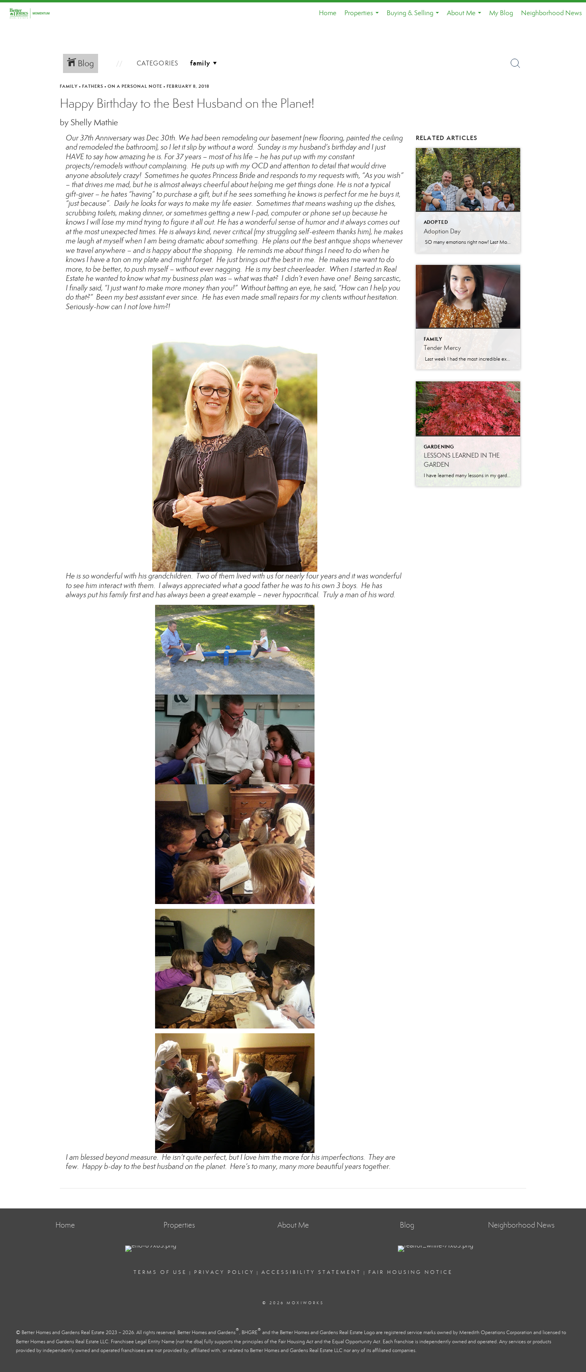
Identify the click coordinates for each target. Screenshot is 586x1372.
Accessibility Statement (311, 1272)
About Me (465, 16)
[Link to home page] (33, 13)
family (69, 86)
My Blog (501, 13)
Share (573, 101)
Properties (363, 16)
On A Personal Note (135, 86)
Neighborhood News (551, 13)
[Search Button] (515, 63)
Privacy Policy (224, 1272)
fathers (92, 86)
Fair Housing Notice (410, 1272)
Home (327, 13)
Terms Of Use (160, 1272)
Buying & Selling (414, 16)
